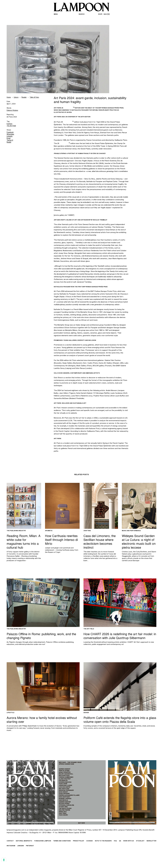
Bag (106, 14)
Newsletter (151, 841)
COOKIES (89, 841)
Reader (24, 97)
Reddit (9, 142)
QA (120, 841)
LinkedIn (10, 136)
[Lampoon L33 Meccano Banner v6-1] (81, 792)
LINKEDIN (20, 846)
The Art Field (11, 126)
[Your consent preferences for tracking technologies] (4, 860)
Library (16, 97)
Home (9, 97)
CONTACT (10, 841)
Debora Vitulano (12, 110)
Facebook (10, 132)
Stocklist (140, 841)
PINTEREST (30, 846)
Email (8, 138)
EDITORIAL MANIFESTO (24, 841)
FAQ (115, 841)
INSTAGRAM (11, 846)
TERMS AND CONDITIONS (62, 841)
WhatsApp (10, 134)
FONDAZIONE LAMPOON (42, 841)
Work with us (128, 841)
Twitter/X (10, 140)
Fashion (9, 124)
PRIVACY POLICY (78, 841)
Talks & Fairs (34, 97)
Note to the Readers (103, 841)
